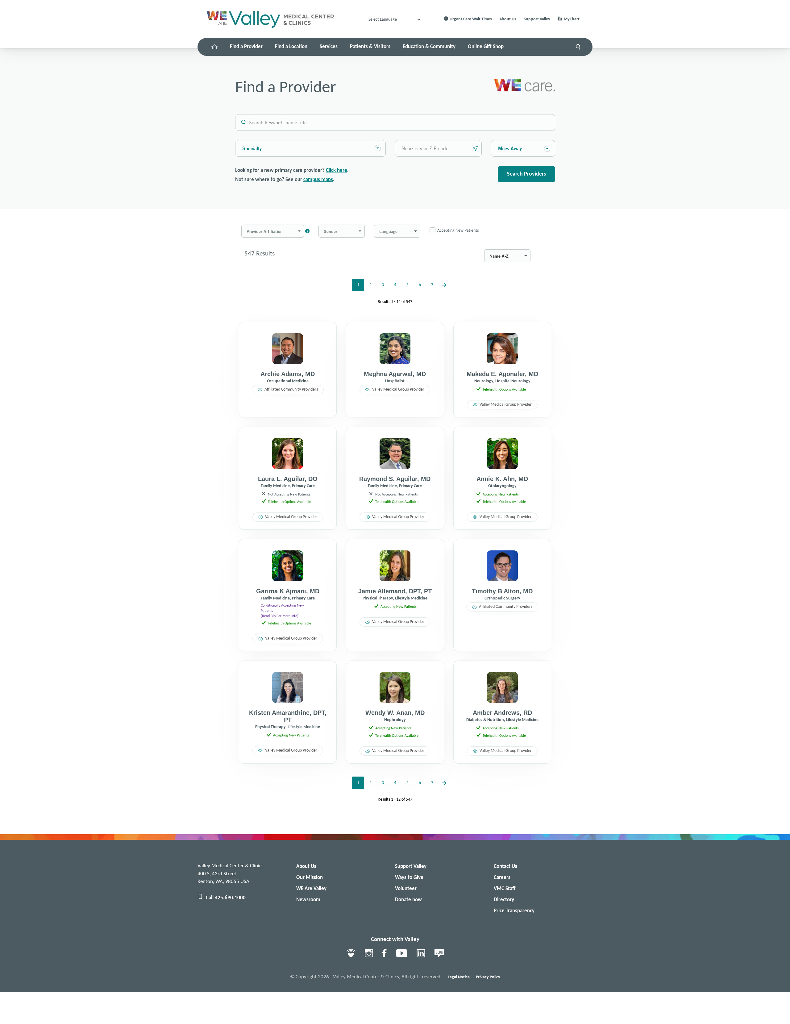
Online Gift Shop (486, 46)
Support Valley (537, 19)
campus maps (318, 179)
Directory (504, 899)
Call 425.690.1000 (226, 898)
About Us (507, 19)
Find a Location (291, 46)
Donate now (408, 899)
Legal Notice (459, 977)
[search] (578, 46)
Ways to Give (409, 877)
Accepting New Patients (458, 230)
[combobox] (243, 148)
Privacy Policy (488, 977)
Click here (336, 170)
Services (329, 46)
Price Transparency (514, 911)
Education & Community (429, 46)
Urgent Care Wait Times (471, 19)
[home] (214, 47)
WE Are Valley (311, 888)
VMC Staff (504, 888)
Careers (502, 877)
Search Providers (526, 174)
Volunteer (406, 888)
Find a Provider (246, 46)
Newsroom (308, 899)
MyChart (572, 19)
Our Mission (309, 877)
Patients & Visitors (370, 46)
